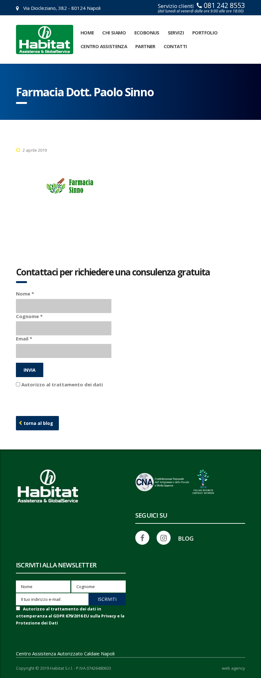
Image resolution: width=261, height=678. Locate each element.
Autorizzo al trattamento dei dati (70, 616)
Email (24, 338)
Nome (25, 293)
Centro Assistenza (104, 46)
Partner (145, 46)
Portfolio (204, 32)
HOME (87, 32)
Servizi (176, 32)
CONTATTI (175, 46)
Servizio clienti (201, 8)
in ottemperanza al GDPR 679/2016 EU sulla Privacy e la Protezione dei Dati (70, 616)
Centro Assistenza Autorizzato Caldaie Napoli (65, 653)
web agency (233, 668)
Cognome (29, 316)
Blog (186, 538)
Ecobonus (146, 32)
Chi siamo (114, 32)
